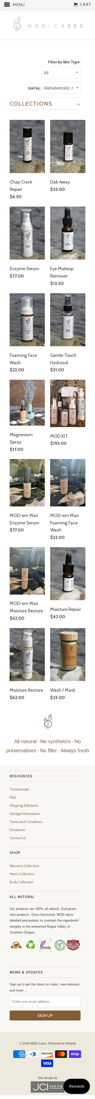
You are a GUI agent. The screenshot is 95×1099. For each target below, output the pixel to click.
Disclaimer (17, 830)
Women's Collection (24, 866)
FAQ (13, 797)
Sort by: (34, 88)
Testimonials (19, 789)
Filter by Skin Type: (64, 62)
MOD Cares (38, 1043)
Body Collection (21, 882)
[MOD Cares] (48, 25)
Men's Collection (22, 874)
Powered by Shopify (62, 1043)
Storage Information (25, 814)
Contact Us (18, 838)
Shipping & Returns (24, 805)
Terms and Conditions (26, 822)
